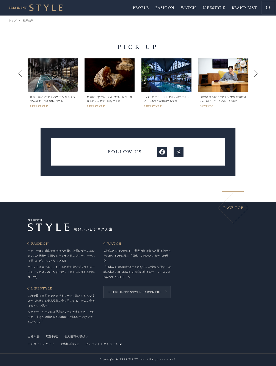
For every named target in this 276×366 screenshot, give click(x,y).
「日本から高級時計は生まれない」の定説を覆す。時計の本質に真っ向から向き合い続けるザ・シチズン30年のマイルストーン (137, 272)
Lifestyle (214, 8)
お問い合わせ (70, 344)
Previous (24, 83)
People (141, 8)
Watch (188, 8)
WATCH (114, 243)
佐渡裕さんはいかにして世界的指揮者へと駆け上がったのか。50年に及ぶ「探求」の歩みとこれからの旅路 (137, 256)
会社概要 (34, 336)
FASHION (40, 243)
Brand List (244, 8)
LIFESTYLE (41, 288)
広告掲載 (52, 336)
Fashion (164, 8)
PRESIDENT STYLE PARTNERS (135, 292)
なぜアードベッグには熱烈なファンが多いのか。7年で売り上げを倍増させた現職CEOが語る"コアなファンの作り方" (61, 317)
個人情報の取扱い (76, 336)
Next (251, 83)
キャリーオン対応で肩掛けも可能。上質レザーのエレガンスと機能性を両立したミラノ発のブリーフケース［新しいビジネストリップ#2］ (61, 256)
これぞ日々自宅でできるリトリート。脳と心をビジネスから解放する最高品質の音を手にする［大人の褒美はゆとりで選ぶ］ (61, 300)
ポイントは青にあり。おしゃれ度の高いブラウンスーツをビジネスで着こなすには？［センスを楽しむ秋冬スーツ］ (61, 272)
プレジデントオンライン (102, 344)
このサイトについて (41, 344)
